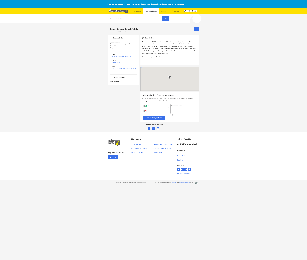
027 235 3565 (116, 62)
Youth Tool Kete (137, 153)
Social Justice (136, 144)
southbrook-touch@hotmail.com (121, 56)
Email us (180, 160)
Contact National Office (162, 148)
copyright (174, 182)
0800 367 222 (188, 144)
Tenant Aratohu (159, 153)
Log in (113, 157)
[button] (138, 11)
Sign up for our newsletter (140, 148)
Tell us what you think (154, 118)
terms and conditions (184, 182)
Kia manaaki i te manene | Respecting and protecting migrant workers (158, 4)
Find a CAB (181, 156)
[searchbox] (135, 18)
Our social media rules (183, 173)
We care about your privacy (163, 144)
